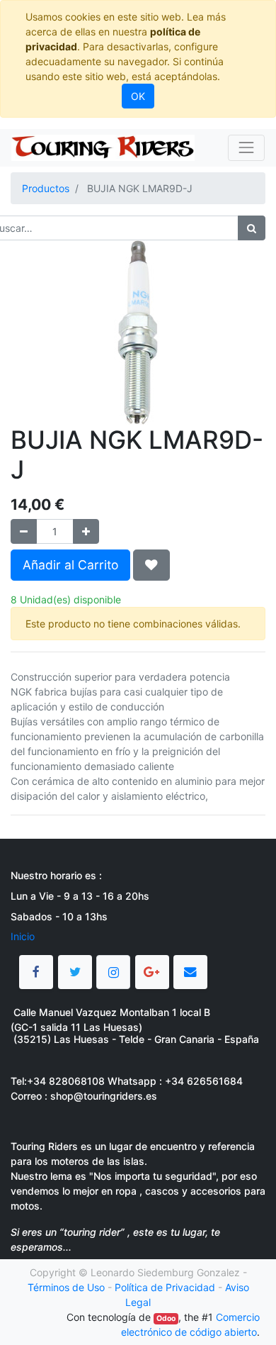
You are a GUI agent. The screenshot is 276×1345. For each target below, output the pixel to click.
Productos (45, 188)
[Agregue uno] (86, 531)
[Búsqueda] (251, 228)
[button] (151, 565)
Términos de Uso (66, 1287)
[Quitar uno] (24, 531)
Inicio (23, 936)
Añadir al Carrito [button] (70, 564)
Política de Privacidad (165, 1287)
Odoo (166, 1318)
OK (138, 96)
